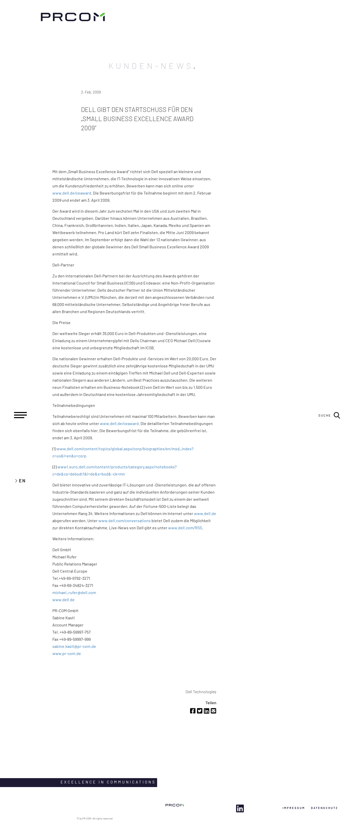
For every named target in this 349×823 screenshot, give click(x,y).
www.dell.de (205, 513)
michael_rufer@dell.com (74, 592)
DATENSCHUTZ (324, 807)
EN (22, 480)
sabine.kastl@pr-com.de (74, 646)
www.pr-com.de (66, 653)
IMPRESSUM (294, 807)
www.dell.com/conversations (124, 520)
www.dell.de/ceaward (71, 192)
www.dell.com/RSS (185, 527)
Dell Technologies (200, 691)
